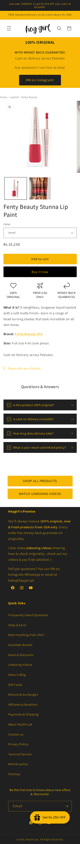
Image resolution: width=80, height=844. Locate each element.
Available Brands (20, 645)
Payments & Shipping (23, 714)
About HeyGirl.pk (20, 724)
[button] (9, 28)
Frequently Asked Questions (28, 615)
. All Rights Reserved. (51, 839)
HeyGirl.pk (32, 839)
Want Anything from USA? (26, 635)
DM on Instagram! (40, 80)
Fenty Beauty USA (29, 334)
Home (3, 97)
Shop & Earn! (17, 625)
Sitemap (14, 774)
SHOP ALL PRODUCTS (40, 481)
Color (7, 224)
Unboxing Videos (20, 665)
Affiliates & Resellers (23, 704)
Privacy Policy (18, 744)
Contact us (15, 734)
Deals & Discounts (20, 655)
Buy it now (40, 272)
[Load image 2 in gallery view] (40, 188)
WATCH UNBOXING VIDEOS (40, 493)
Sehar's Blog (17, 675)
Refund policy (18, 764)
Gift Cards (15, 685)
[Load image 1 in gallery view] (16, 188)
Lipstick (14, 97)
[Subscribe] (67, 806)
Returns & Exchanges (23, 694)
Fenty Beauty (29, 97)
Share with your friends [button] (24, 368)
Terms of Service (20, 754)
